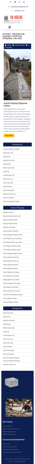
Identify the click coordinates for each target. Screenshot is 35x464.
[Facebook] (11, 2)
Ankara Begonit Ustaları (10, 231)
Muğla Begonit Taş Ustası (11, 280)
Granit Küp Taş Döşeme (10, 447)
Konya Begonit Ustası (10, 298)
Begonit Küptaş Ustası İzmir (12, 216)
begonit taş (6, 156)
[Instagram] (20, 2)
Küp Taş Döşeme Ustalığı (11, 201)
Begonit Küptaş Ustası (10, 223)
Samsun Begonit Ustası (10, 302)
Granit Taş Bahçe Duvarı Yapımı (12, 452)
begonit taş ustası (9, 160)
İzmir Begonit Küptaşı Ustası (12, 246)
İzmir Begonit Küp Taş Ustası (12, 238)
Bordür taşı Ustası (8, 168)
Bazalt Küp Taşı (8, 153)
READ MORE (9, 135)
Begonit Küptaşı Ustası (10, 220)
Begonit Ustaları (8, 212)
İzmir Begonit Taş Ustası (11, 287)
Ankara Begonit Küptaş (10, 268)
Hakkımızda (6, 444)
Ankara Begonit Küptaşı (10, 265)
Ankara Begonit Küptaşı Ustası (12, 235)
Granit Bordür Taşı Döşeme (11, 449)
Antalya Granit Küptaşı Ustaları (13, 294)
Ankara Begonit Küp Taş (10, 261)
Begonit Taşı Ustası (9, 227)
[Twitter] (15, 2)
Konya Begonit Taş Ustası (11, 272)
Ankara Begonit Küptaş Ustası (12, 253)
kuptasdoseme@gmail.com (19, 7)
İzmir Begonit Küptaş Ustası (12, 250)
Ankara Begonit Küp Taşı (11, 257)
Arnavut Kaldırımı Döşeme (11, 149)
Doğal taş (6, 171)
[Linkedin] (24, 2)
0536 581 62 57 (20, 11)
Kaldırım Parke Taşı (9, 194)
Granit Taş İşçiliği (8, 190)
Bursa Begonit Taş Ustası (11, 276)
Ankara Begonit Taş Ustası (11, 291)
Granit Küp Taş (8, 179)
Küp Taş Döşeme (8, 198)
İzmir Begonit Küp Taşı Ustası (12, 242)
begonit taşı (7, 164)
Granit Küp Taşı (8, 183)
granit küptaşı (7, 186)
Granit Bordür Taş (8, 175)
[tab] (9, 27)
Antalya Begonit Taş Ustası (11, 283)
